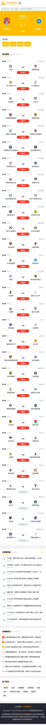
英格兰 (33, 691)
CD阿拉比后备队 (35, 521)
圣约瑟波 (11, 328)
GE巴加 (11, 425)
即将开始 (23, 492)
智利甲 (41, 287)
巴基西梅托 (35, 247)
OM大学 (35, 102)
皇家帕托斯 (11, 392)
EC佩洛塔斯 (11, 263)
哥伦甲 (41, 61)
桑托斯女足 (11, 215)
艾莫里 (11, 312)
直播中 (23, 72)
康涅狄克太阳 (11, 489)
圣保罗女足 (35, 182)
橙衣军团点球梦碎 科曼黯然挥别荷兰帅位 (19, 662)
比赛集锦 (21, 688)
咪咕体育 (13, 44)
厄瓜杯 (41, 336)
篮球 (38, 688)
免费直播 (20, 44)
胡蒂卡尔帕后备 (11, 134)
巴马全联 (40, 110)
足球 (12, 9)
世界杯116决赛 (15, 691)
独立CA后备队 (11, 231)
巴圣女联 (40, 158)
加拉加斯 (11, 247)
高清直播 (6, 44)
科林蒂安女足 (11, 166)
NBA (4, 691)
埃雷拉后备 (35, 118)
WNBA (41, 481)
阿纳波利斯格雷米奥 (11, 360)
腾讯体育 (28, 44)
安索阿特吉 (35, 505)
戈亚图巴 (36, 328)
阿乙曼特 (40, 271)
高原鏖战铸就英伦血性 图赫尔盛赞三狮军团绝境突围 (22, 657)
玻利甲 (41, 384)
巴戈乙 (41, 352)
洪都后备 (40, 126)
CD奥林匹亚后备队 (35, 134)
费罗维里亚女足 (11, 182)
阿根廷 (25, 691)
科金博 (11, 296)
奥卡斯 (35, 344)
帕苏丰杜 (36, 425)
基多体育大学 (11, 344)
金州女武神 (35, 489)
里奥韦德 (36, 441)
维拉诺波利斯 (35, 409)
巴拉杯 (41, 142)
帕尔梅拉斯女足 (11, 199)
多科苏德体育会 (35, 279)
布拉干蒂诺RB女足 (35, 199)
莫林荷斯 (36, 473)
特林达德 (11, 473)
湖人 (4, 695)
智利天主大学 (35, 296)
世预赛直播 (27, 706)
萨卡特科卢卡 (11, 86)
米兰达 (11, 505)
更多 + (42, 552)
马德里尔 (11, 102)
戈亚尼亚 (11, 441)
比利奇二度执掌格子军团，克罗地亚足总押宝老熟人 (22, 647)
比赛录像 (30, 688)
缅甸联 (17, 9)
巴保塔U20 (40, 529)
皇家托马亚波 (35, 392)
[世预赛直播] (9, 5)
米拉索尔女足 (35, 215)
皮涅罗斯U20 (11, 537)
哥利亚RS (35, 263)
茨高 (11, 69)
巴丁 (42, 320)
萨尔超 (41, 77)
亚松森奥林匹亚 (35, 150)
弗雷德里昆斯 (11, 409)
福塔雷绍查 (35, 69)
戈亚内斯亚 (35, 360)
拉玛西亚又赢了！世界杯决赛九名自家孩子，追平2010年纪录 (25, 642)
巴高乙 (41, 255)
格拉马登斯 (35, 312)
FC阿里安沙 (36, 86)
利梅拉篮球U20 (35, 537)
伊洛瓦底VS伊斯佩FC (26, 9)
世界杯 (5, 688)
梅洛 (11, 279)
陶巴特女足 (35, 166)
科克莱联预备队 (11, 118)
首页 (8, 9)
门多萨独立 (35, 376)
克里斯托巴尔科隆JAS (11, 150)
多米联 (41, 94)
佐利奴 (11, 521)
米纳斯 (11, 457)
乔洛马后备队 (35, 231)
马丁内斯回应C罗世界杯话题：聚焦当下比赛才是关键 (23, 671)
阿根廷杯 (40, 368)
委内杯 (41, 239)
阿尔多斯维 (11, 376)
